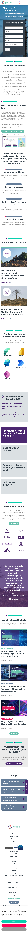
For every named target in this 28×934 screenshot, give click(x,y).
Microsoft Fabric (14, 853)
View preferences (14, 929)
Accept (14, 921)
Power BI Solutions (14, 878)
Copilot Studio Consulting (14, 882)
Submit (7, 49)
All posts (14, 733)
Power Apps (14, 859)
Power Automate (14, 856)
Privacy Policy (17, 932)
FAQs (14, 841)
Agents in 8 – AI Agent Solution (14, 873)
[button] (26, 907)
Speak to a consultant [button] (14, 764)
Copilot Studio (14, 851)
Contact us (14, 839)
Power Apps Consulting (14, 890)
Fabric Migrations (14, 895)
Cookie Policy (10, 932)
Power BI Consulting (14, 892)
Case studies (14, 524)
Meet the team (14, 836)
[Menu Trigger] (25, 3)
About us (14, 834)
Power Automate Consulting (14, 887)
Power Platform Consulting (14, 885)
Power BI (14, 861)
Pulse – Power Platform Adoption (14, 875)
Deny (14, 925)
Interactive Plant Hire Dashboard (13, 131)
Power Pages (14, 864)
